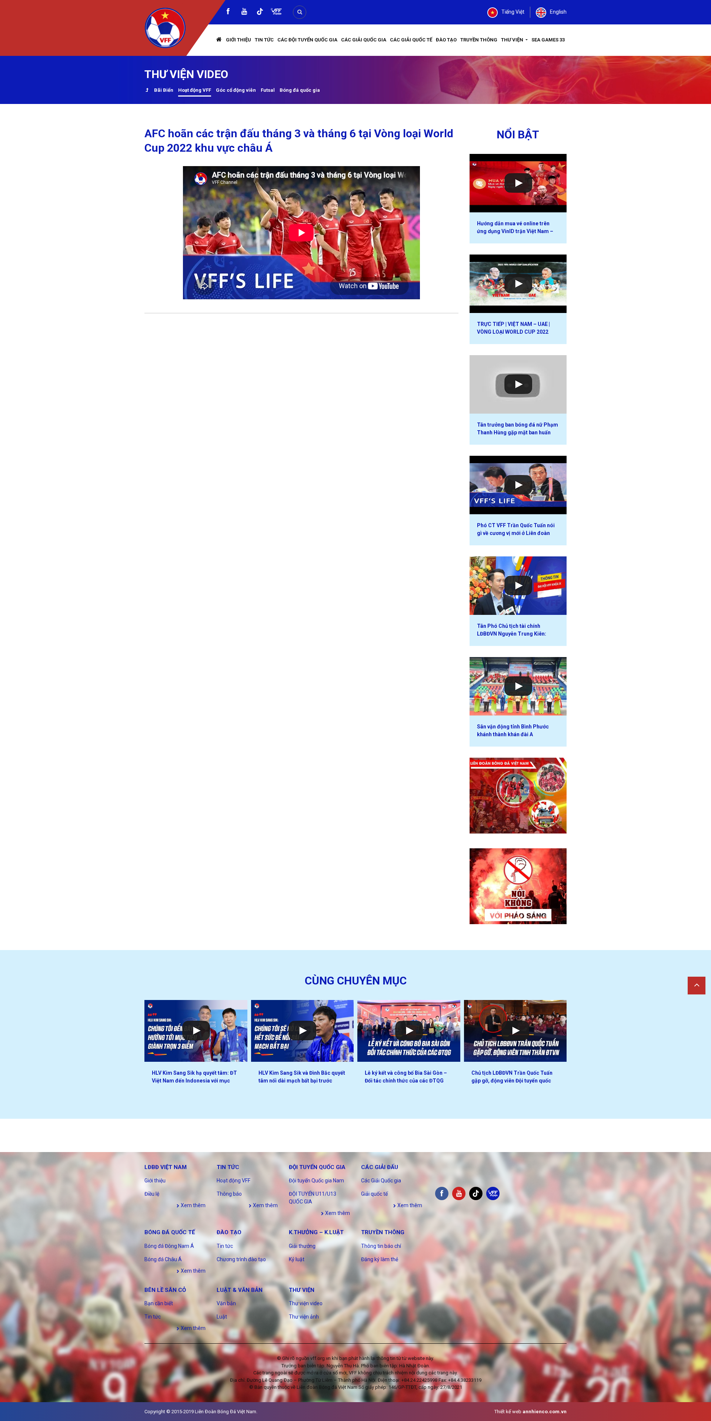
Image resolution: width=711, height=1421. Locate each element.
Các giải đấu (379, 1167)
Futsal (268, 90)
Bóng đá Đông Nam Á (169, 1246)
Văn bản (226, 1303)
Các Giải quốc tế (411, 40)
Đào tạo (446, 40)
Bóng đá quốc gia (300, 90)
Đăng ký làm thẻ (379, 1259)
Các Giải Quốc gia (363, 40)
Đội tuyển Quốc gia (317, 1167)
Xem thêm (193, 1205)
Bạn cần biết (158, 1303)
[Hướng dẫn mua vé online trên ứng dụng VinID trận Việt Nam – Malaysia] (518, 183)
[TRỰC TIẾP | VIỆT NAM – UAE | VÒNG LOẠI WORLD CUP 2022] (518, 284)
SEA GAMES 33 (548, 40)
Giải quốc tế (374, 1194)
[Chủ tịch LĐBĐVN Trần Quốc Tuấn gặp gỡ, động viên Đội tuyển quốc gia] (515, 1031)
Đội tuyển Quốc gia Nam (316, 1180)
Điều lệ (151, 1194)
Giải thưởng (302, 1246)
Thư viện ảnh (304, 1317)
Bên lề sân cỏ (165, 1290)
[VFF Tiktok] (260, 13)
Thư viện (512, 40)
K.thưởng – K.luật (316, 1232)
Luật (222, 1317)
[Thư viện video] (146, 91)
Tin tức (264, 40)
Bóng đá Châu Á (163, 1259)
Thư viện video (306, 1303)
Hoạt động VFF (194, 90)
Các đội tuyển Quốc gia (307, 40)
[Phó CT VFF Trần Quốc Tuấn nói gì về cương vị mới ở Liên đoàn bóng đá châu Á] (518, 485)
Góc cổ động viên (236, 90)
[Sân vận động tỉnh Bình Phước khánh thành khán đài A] (518, 686)
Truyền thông (478, 40)
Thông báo (229, 1194)
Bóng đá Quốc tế (169, 1232)
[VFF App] (276, 12)
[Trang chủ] (219, 40)
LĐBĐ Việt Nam (165, 1167)
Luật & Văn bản (240, 1290)
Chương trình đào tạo (241, 1259)
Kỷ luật (296, 1259)
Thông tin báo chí (381, 1246)
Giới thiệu (238, 40)
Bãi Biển (163, 90)
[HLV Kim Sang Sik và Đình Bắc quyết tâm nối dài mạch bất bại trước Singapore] (302, 1031)
